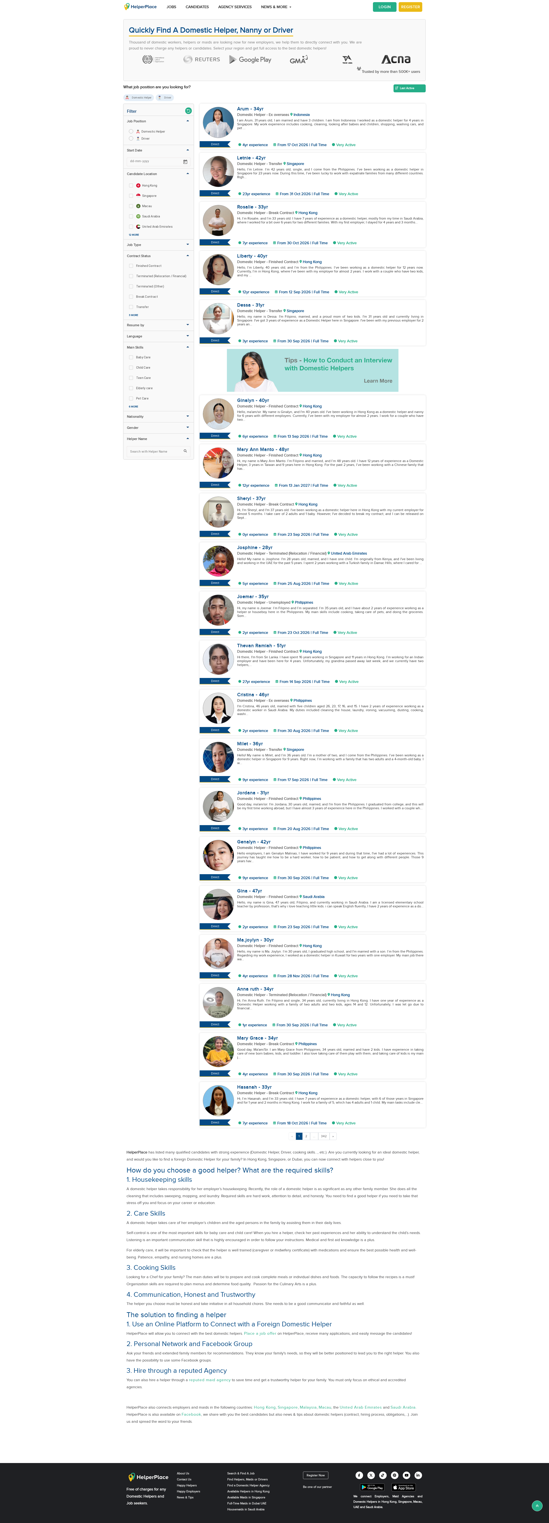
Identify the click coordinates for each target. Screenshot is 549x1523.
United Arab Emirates (361, 1407)
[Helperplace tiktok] (383, 1475)
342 (324, 1136)
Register (410, 7)
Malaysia (308, 1407)
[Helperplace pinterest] (394, 1475)
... (314, 1136)
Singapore (288, 1407)
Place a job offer (260, 1333)
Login (385, 7)
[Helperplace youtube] (406, 1475)
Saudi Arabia (403, 1407)
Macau (325, 1407)
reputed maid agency (210, 1380)
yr (261, 109)
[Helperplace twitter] (371, 1475)
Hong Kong (265, 1407)
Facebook (191, 1414)
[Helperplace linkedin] (418, 1475)
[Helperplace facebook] (359, 1475)
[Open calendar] (185, 162)
